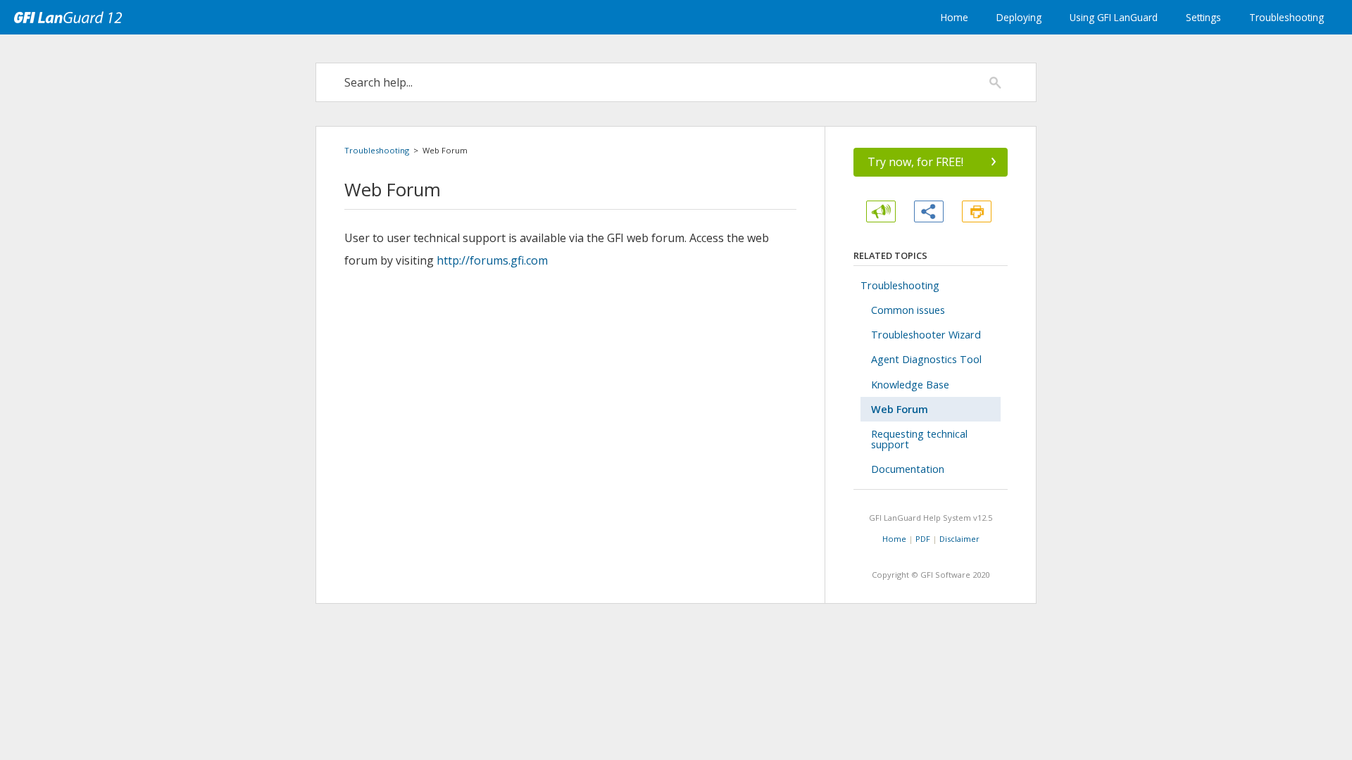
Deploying (1018, 17)
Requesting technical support (919, 439)
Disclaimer (959, 538)
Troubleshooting (1286, 17)
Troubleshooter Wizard (926, 334)
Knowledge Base (910, 384)
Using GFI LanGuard (1114, 17)
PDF (922, 538)
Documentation (907, 469)
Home (954, 17)
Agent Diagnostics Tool (926, 359)
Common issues (908, 310)
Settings (1203, 17)
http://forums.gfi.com (492, 260)
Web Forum (899, 409)
